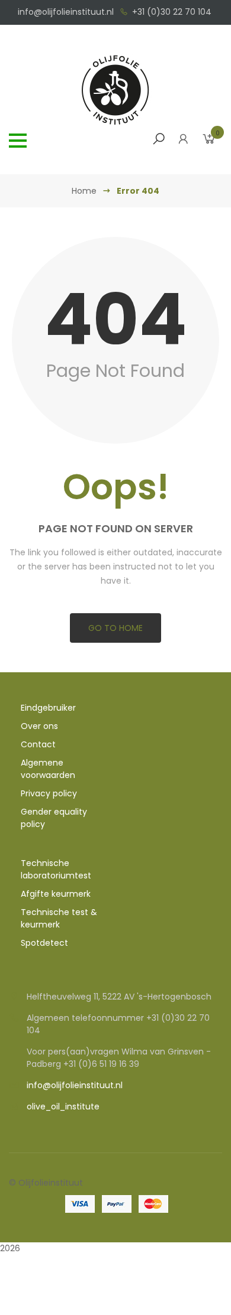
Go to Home (115, 628)
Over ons (39, 726)
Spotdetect (44, 943)
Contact (38, 744)
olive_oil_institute (63, 1106)
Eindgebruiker (48, 708)
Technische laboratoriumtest (56, 869)
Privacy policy (49, 793)
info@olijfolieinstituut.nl (66, 12)
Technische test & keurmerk (59, 918)
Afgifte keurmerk (56, 894)
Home (84, 191)
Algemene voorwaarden (48, 769)
